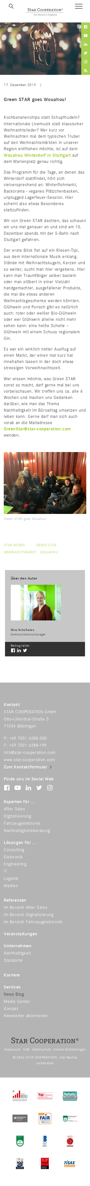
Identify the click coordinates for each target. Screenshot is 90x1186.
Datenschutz (41, 1049)
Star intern (14, 545)
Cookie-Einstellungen (70, 1049)
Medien (11, 886)
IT (5, 871)
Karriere (12, 975)
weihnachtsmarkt (20, 552)
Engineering (15, 864)
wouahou (49, 552)
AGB (26, 1049)
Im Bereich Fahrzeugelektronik (33, 922)
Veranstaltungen (21, 934)
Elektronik (13, 857)
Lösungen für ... (20, 842)
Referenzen (15, 900)
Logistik (11, 878)
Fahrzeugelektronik (22, 823)
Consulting (14, 850)
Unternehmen (18, 946)
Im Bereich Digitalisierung (29, 915)
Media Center (17, 1001)
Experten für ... (19, 802)
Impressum (12, 1049)
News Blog (14, 994)
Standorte (13, 960)
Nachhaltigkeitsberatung (27, 831)
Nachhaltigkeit (17, 953)
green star (46, 545)
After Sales (14, 809)
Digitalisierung (17, 816)
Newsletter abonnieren (26, 1016)
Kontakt (11, 1009)
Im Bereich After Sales (25, 907)
